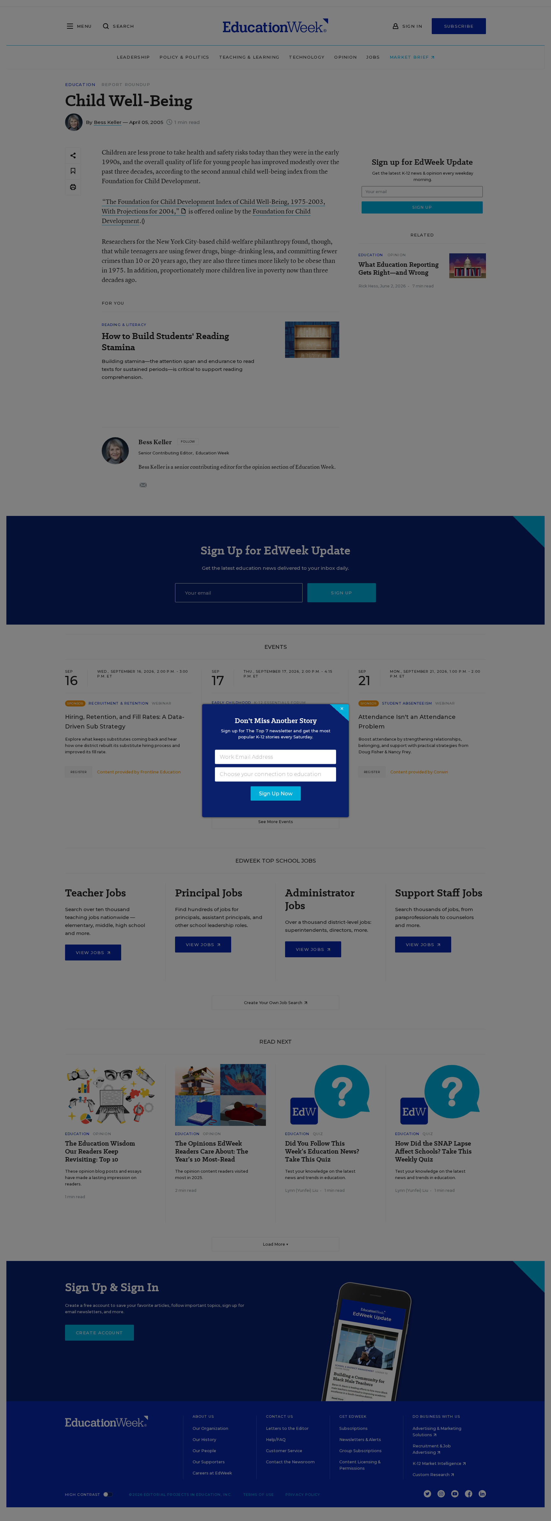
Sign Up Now (275, 793)
